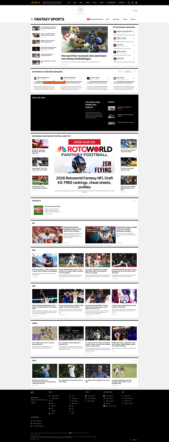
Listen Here (48, 213)
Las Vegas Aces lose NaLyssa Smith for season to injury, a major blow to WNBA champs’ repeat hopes (97, 344)
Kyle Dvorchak (64, 64)
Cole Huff (113, 351)
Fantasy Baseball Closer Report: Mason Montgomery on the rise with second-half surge (124, 271)
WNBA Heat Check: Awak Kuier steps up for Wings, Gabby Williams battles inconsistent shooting (123, 344)
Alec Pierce (120, 77)
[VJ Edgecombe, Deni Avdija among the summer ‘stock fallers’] (124, 296)
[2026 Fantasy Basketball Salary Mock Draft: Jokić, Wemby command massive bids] (36, 49)
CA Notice (81, 432)
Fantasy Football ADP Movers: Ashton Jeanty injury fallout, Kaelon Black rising (48, 34)
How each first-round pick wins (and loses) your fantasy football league (83, 57)
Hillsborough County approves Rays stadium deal (123, 61)
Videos (125, 19)
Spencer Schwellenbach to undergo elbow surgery (124, 34)
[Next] (136, 72)
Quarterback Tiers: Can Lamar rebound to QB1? (39, 169)
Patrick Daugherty (35, 155)
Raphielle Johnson (44, 50)
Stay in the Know (34, 397)
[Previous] (133, 72)
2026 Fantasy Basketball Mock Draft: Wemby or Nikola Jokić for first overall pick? (44, 307)
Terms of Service (86, 432)
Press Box (56, 432)
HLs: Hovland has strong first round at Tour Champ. (71, 381)
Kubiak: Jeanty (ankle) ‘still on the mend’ (122, 55)
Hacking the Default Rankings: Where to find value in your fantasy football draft (72, 229)
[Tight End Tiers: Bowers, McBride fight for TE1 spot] (129, 180)
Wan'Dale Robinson (70, 77)
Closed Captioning (41, 432)
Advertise (32, 432)
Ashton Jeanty (121, 51)
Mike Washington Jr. (43, 77)
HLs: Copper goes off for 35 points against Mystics (43, 343)
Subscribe (33, 402)
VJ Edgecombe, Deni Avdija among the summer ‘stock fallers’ (124, 306)
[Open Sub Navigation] (70, 2)
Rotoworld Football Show (53, 206)
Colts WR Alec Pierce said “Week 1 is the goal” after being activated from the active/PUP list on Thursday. (124, 83)
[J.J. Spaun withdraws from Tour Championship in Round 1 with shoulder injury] (124, 371)
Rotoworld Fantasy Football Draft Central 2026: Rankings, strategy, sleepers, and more (126, 229)
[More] (129, 2)
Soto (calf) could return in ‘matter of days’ (122, 48)
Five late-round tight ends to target (127, 169)
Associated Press (88, 353)
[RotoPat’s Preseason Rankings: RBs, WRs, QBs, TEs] (40, 143)
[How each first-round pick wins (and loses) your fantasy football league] (84, 39)
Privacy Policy (66, 432)
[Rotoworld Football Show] (38, 210)
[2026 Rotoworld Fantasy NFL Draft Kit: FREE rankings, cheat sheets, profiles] (84, 156)
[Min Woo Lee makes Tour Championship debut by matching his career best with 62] (44, 371)
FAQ (46, 432)
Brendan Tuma (34, 277)
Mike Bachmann (115, 385)
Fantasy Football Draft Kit (95, 19)
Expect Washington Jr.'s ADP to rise (48, 61)
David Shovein (43, 30)
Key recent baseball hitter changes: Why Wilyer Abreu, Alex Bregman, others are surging (96, 271)
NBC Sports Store (51, 432)
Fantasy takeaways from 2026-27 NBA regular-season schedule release (71, 306)
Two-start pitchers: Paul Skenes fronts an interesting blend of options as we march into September (48, 27)
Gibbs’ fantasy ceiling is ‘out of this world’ (128, 150)
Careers (36, 432)
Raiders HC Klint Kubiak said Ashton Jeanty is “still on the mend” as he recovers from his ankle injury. (97, 83)
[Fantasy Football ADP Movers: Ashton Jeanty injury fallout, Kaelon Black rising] (36, 35)
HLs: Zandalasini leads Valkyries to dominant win (70, 343)
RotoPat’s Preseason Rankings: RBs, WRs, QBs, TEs (38, 151)
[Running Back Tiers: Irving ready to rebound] (40, 180)
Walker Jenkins (121, 38)
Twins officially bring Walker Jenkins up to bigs (123, 41)
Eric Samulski (61, 278)
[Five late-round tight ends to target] (129, 161)
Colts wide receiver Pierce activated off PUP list (47, 55)
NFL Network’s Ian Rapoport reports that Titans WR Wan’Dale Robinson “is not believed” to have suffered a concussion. (71, 83)
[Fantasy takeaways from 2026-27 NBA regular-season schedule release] (71, 296)
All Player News (128, 71)
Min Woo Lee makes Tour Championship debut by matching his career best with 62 (44, 381)
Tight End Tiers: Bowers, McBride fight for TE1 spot (128, 188)
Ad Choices (61, 432)
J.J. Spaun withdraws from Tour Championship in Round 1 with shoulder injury (122, 381)
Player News (116, 19)
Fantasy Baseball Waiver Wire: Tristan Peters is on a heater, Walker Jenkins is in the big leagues (71, 271)
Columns (133, 19)
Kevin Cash (120, 58)
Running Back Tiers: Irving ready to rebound (39, 187)
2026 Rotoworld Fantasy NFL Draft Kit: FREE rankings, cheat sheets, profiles (84, 182)
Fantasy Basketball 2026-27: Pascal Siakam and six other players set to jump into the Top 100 (96, 307)
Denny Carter (123, 171)
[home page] (35, 2)
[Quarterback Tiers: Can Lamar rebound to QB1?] (40, 161)
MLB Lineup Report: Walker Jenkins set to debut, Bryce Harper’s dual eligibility (44, 270)
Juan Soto (120, 45)
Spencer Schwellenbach (124, 31)
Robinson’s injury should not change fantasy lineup (48, 41)
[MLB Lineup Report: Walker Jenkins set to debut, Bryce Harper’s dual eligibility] (44, 260)
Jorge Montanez (115, 278)
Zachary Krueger (66, 242)
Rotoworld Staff (119, 242)
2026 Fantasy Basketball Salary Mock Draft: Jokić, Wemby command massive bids (48, 48)
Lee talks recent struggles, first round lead (97, 381)
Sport (107, 19)
